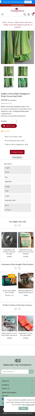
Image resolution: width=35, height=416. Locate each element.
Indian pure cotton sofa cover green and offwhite (25, 252)
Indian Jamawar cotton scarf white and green (9, 334)
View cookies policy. (28, 405)
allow (23, 408)
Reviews (5, 396)
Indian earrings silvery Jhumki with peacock (25, 291)
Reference (4, 103)
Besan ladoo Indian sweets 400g (9, 291)
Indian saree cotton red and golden (25, 334)
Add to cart (9, 126)
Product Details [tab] (17, 152)
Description (17, 157)
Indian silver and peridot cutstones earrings (9, 252)
